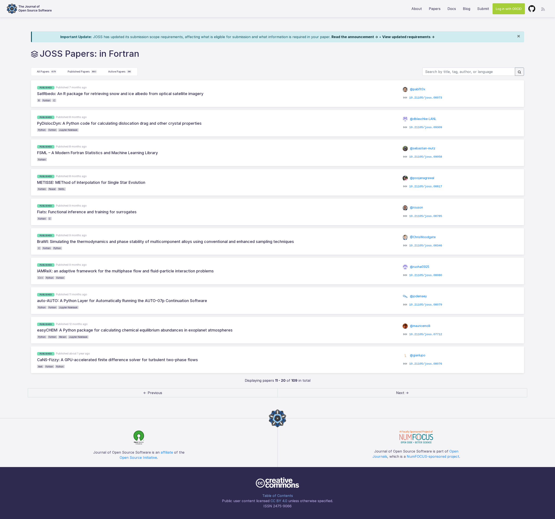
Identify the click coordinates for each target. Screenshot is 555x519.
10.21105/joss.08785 (425, 216)
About (416, 8)
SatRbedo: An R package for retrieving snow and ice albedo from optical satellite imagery (120, 93)
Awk (40, 366)
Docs (451, 8)
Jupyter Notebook (68, 130)
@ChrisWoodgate (422, 237)
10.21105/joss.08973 (425, 97)
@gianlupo (417, 355)
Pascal (52, 189)
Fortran (46, 100)
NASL (62, 189)
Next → (402, 393)
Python (42, 130)
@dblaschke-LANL (422, 119)
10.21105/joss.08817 (425, 186)
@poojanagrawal (421, 178)
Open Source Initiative (138, 457)
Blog (466, 8)
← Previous (152, 393)
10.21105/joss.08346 (425, 245)
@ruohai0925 (419, 266)
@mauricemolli (419, 326)
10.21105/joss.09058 (425, 156)
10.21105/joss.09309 (425, 127)
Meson (62, 337)
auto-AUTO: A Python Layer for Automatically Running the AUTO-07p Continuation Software (122, 300)
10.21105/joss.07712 (425, 334)
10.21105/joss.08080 (425, 275)
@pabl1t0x (417, 89)
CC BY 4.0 (279, 501)
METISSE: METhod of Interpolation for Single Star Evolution (91, 182)
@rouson (416, 207)
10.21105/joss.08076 (425, 363)
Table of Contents (277, 495)
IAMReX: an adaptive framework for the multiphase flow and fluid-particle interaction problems (125, 271)
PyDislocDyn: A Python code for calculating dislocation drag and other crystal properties (119, 123)
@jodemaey (418, 296)
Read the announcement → (354, 37)
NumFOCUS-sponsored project (433, 456)
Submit (483, 8)
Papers (435, 8)
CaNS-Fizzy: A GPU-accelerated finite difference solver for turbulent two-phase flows (117, 359)
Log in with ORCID (509, 9)
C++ (40, 277)
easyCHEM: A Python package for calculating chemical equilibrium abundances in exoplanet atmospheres (135, 330)
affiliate (167, 452)
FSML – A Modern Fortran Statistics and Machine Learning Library (97, 152)
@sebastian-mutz (422, 148)
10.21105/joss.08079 (425, 304)
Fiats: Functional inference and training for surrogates (87, 212)
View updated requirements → (408, 37)
